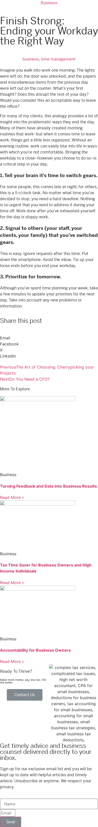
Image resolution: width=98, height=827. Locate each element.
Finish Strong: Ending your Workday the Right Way (49, 31)
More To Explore (15, 389)
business (31, 59)
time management (58, 59)
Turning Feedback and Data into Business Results (48, 486)
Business (49, 3)
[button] (49, 335)
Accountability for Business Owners (35, 650)
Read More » (12, 497)
